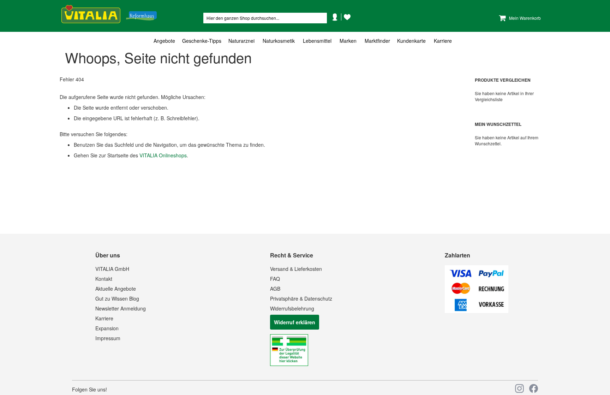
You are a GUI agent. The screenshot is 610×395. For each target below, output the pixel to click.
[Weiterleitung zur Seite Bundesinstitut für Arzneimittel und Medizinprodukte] (289, 363)
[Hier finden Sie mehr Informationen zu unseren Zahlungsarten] (476, 310)
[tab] (305, 41)
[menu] (305, 41)
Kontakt (103, 278)
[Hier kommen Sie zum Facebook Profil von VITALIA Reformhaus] (533, 388)
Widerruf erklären (294, 322)
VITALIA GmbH (112, 268)
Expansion (107, 328)
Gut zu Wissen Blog (117, 298)
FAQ (275, 278)
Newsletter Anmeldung (120, 308)
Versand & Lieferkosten (296, 268)
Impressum (107, 338)
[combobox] (265, 18)
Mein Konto (337, 28)
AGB (275, 288)
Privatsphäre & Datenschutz (301, 298)
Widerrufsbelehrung (292, 308)
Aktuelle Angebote (115, 288)
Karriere (104, 318)
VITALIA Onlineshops (163, 155)
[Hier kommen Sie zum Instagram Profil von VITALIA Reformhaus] (519, 388)
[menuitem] (166, 41)
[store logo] (109, 14)
